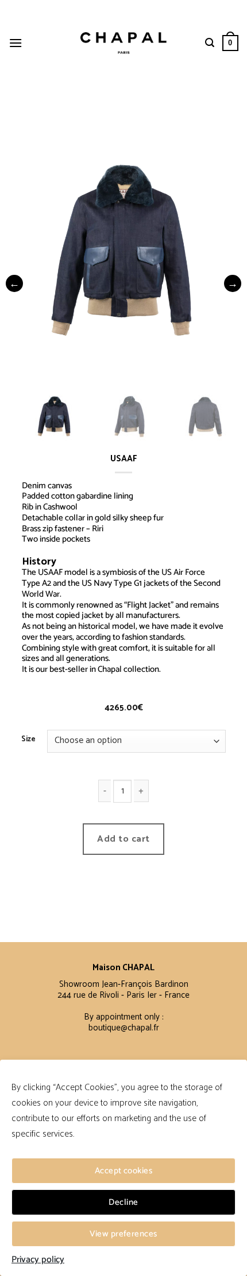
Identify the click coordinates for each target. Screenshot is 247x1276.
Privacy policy (37, 1259)
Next (232, 283)
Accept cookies (123, 1171)
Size (28, 740)
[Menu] (15, 43)
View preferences (123, 1234)
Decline (123, 1202)
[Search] (209, 43)
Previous (14, 283)
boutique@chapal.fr (123, 1028)
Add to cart (123, 839)
